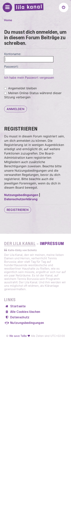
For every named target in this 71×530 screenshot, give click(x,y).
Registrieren (18, 210)
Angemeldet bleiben (22, 88)
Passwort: (11, 66)
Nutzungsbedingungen (21, 195)
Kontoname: (12, 54)
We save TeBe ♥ (19, 335)
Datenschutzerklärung (20, 199)
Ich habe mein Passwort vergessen (29, 77)
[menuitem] (63, 7)
